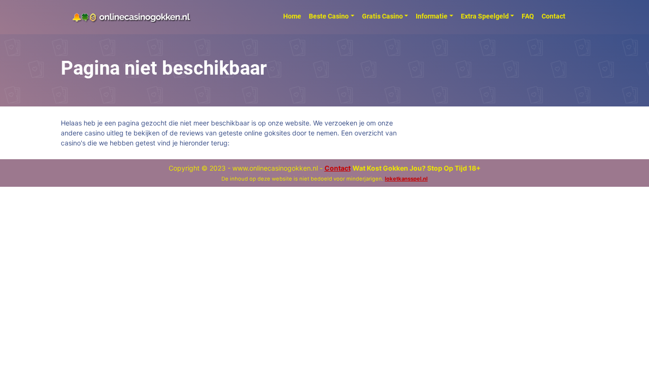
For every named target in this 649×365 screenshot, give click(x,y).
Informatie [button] (432, 16)
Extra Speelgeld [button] (485, 16)
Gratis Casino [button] (382, 16)
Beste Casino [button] (329, 16)
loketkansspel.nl (406, 178)
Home (292, 16)
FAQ (528, 16)
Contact (553, 16)
